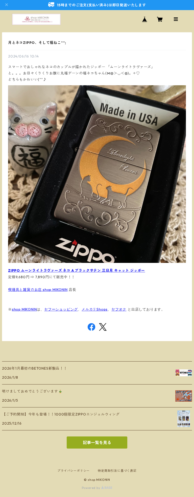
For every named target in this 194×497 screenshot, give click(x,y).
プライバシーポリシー (73, 471)
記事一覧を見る (97, 442)
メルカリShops (95, 309)
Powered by (91, 488)
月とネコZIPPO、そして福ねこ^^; (37, 42)
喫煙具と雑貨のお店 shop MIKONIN (38, 289)
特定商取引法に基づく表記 (117, 471)
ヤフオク (118, 309)
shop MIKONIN (24, 309)
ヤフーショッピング (61, 309)
